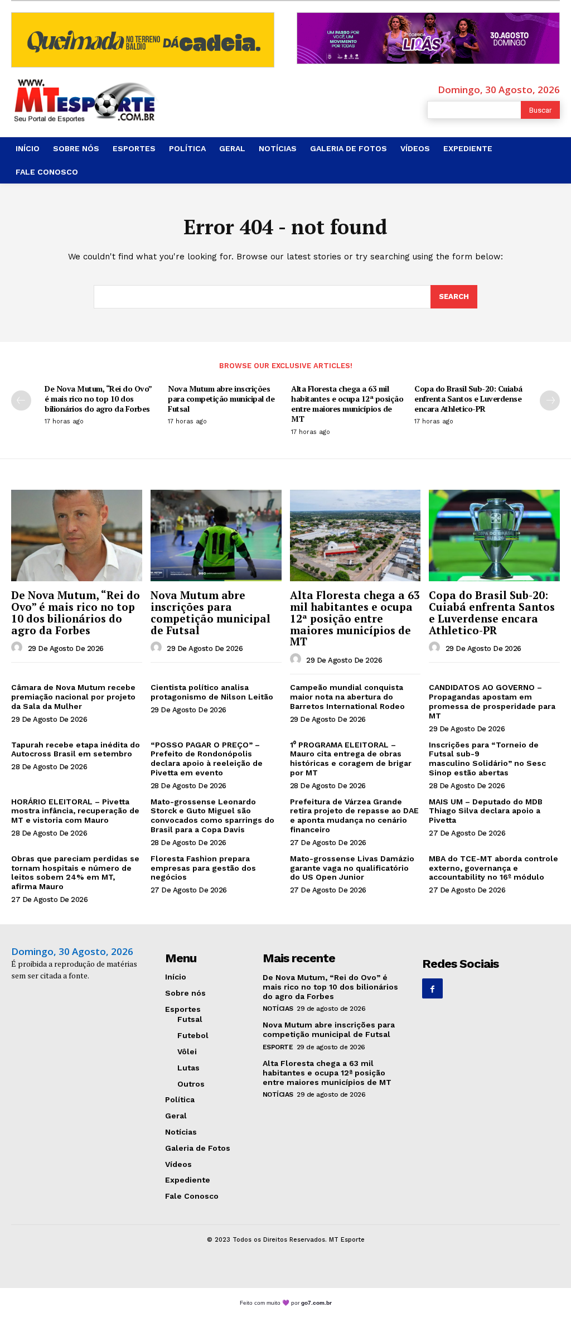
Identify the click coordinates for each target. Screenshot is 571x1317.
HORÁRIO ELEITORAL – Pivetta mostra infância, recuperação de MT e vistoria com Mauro (75, 811)
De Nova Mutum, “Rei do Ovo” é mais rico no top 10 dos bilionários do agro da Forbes (98, 398)
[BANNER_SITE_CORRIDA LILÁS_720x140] (428, 38)
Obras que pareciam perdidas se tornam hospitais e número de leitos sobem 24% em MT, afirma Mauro (75, 872)
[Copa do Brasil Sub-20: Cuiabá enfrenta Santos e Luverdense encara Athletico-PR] (494, 535)
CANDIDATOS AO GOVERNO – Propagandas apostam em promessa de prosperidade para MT (492, 701)
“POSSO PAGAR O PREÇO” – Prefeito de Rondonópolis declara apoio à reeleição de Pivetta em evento (207, 758)
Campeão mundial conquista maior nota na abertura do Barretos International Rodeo (347, 697)
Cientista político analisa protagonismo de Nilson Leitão (212, 692)
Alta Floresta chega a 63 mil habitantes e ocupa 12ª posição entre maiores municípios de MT (347, 403)
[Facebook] (432, 988)
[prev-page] (21, 400)
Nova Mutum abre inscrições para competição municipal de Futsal (221, 398)
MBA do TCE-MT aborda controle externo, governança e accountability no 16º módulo (493, 868)
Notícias (278, 1008)
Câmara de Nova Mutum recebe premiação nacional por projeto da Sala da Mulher (73, 697)
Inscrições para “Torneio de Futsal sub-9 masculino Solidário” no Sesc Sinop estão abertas (487, 758)
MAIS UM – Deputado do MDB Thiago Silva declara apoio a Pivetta (486, 811)
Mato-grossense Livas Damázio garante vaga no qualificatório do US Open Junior (352, 868)
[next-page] (550, 400)
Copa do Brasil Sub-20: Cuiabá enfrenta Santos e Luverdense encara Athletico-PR (468, 398)
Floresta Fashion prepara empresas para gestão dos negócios (203, 868)
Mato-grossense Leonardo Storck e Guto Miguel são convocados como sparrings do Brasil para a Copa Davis (212, 815)
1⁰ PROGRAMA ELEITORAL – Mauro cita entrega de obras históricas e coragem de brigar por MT (351, 758)
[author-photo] (18, 647)
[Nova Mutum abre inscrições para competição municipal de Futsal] (216, 535)
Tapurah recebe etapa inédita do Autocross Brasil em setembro (75, 749)
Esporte (278, 1047)
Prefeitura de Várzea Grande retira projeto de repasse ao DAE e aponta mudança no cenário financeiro (354, 815)
